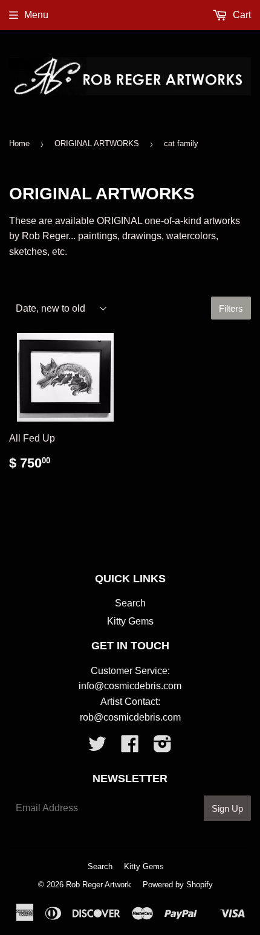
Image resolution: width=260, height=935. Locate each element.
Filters (231, 308)
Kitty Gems (130, 621)
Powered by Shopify (178, 884)
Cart (240, 15)
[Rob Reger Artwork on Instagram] (163, 747)
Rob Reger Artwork (98, 884)
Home (19, 143)
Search (130, 603)
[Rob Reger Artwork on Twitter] (97, 747)
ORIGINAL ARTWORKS (96, 143)
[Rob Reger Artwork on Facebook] (130, 747)
